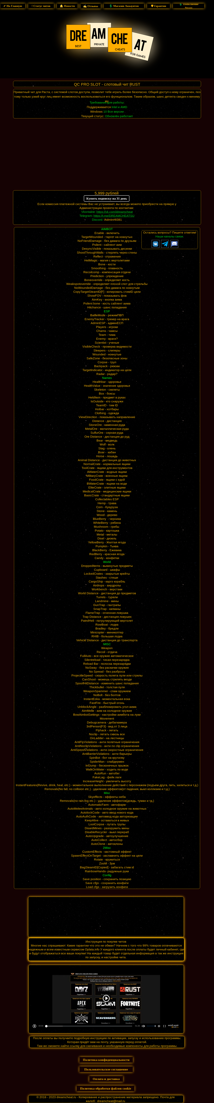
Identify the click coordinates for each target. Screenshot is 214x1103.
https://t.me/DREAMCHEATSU (114, 215)
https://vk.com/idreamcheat (115, 211)
